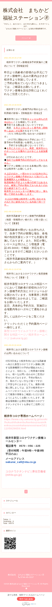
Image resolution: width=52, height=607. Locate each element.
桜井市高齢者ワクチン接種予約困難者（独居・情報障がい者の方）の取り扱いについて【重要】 (26, 220)
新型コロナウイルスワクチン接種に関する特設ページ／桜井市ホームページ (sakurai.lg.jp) (25, 335)
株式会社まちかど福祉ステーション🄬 (24, 584)
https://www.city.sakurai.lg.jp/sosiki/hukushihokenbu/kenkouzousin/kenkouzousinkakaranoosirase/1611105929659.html (25, 424)
